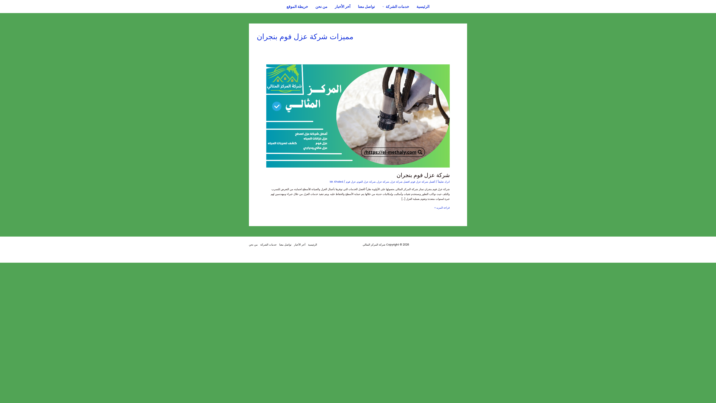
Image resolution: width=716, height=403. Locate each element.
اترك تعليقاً (444, 182)
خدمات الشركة (397, 6)
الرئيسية (423, 6)
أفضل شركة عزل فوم (423, 182)
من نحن (321, 6)
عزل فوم (351, 182)
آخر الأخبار (343, 6)
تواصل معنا (366, 6)
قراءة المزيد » (442, 207)
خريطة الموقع (297, 6)
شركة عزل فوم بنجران (423, 175)
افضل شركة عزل (400, 182)
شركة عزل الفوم (366, 182)
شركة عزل (383, 182)
